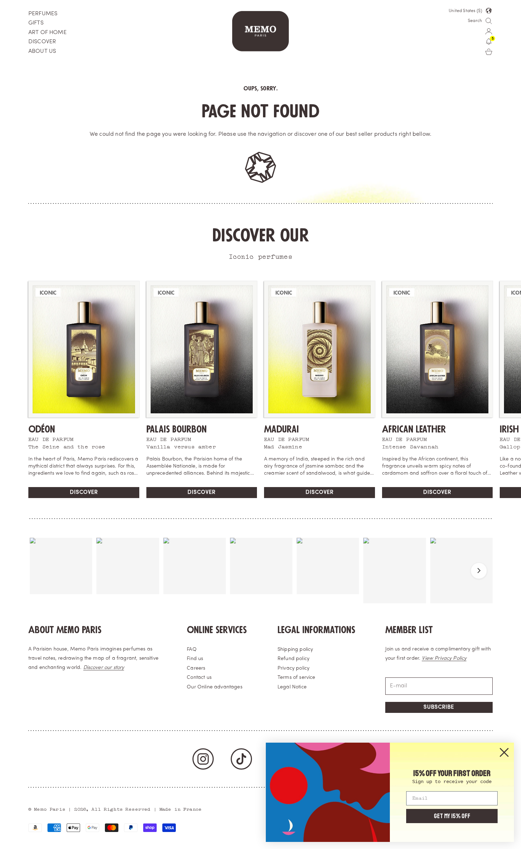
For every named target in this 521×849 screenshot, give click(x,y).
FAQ (191, 649)
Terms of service (296, 677)
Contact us (199, 677)
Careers (196, 668)
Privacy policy (293, 668)
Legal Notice (292, 687)
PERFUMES (42, 14)
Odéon (41, 429)
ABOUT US (42, 51)
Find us (195, 658)
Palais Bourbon (176, 429)
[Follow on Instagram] (203, 759)
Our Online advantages (214, 687)
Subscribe (439, 707)
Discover (84, 492)
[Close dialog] (504, 752)
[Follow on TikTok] (241, 759)
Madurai (281, 429)
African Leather (414, 429)
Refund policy (293, 658)
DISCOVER (42, 42)
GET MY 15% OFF (452, 816)
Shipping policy (295, 649)
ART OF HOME (47, 32)
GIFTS (36, 23)
